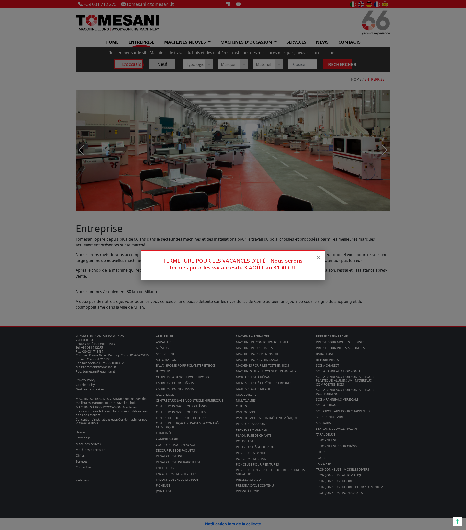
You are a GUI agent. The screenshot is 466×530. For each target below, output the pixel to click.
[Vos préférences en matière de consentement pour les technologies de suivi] (457, 521)
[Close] (318, 257)
